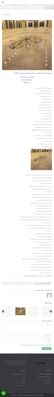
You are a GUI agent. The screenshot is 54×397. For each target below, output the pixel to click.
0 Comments (26, 276)
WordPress (36, 395)
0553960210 (49, 276)
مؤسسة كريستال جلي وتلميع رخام (18, 374)
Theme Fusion (40, 395)
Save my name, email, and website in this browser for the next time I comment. (35, 345)
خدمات (23, 376)
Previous (7, 14)
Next (4, 14)
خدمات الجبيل (22, 382)
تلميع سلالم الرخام (47, 382)
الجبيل (37, 276)
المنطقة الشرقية (32, 276)
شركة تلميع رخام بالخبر (46, 379)
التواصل (23, 379)
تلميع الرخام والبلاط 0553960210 (44, 374)
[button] (3, 393)
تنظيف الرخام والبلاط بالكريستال (45, 376)
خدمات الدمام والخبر (21, 385)
